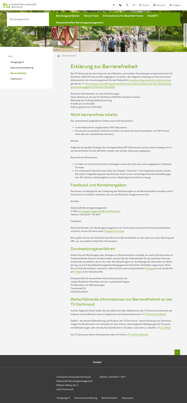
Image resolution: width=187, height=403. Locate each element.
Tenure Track (91, 15)
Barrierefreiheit (18, 73)
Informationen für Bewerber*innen (123, 15)
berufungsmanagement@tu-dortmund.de (99, 211)
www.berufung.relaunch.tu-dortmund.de (150, 80)
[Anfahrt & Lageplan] (114, 5)
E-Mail (78, 271)
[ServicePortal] (127, 5)
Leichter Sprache (139, 334)
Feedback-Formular (114, 231)
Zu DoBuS (165, 327)
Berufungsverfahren (67, 15)
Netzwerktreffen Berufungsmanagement (79, 22)
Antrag (149, 268)
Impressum (16, 78)
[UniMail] (133, 5)
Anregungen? (17, 62)
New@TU (153, 15)
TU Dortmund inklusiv (155, 314)
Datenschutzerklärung (22, 67)
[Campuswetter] (120, 5)
